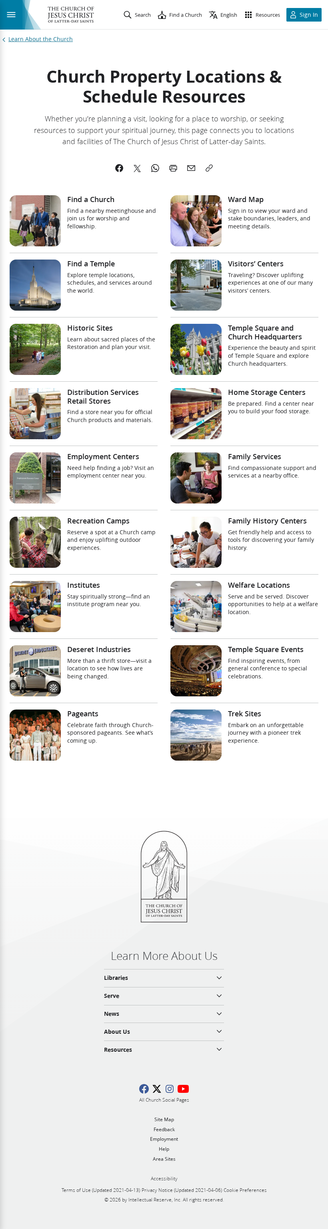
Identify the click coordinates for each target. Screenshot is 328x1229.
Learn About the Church (40, 39)
